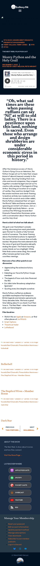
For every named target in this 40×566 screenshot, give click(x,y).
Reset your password (16, 524)
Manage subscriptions (17, 533)
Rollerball (6, 364)
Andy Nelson (18, 66)
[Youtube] (25, 548)
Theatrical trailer (11, 325)
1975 (32, 45)
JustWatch (21, 319)
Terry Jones (22, 45)
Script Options (10, 322)
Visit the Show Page (13, 455)
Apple (18, 317)
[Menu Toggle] (20, 10)
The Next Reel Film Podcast (15, 51)
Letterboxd (9, 327)
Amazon (27, 317)
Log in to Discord (14, 544)
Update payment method (18, 530)
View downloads (14, 536)
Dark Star (6, 421)
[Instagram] (20, 548)
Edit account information (18, 527)
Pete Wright (30, 66)
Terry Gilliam (9, 45)
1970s (5, 47)
